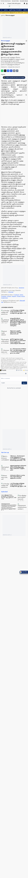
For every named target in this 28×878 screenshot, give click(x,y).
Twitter (21, 295)
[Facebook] (8, 71)
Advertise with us (7, 37)
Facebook (16, 295)
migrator (3, 74)
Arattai (23, 296)
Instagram (3, 296)
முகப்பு (6, 10)
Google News (4, 298)
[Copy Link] (17, 71)
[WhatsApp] (2, 71)
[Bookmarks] (24, 3)
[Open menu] (1, 3)
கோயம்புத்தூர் (5, 40)
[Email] (14, 71)
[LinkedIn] (11, 71)
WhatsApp (10, 292)
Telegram (14, 296)
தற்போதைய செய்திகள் (15, 10)
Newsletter (21, 287)
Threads (19, 296)
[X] (5, 71)
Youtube (9, 296)
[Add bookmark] (26, 40)
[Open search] (3, 3)
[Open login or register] (27, 3)
